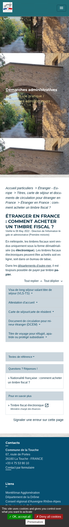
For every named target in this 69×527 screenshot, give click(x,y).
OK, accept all (21, 516)
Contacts (13, 443)
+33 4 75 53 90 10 (17, 463)
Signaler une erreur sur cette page (38, 420)
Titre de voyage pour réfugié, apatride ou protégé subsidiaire (30, 335)
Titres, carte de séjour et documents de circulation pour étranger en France (34, 197)
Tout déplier (53, 280)
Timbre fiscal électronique (29, 405)
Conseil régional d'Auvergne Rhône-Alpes (33, 501)
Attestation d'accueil (21, 302)
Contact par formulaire (20, 467)
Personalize (35, 522)
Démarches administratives (28, 101)
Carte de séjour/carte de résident (30, 311)
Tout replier (33, 280)
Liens (10, 484)
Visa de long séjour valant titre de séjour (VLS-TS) (30, 291)
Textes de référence (20, 356)
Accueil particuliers (20, 188)
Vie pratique (32, 96)
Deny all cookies (50, 516)
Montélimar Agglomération (23, 492)
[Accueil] (17, 8)
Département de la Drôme (22, 497)
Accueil (12, 96)
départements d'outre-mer (34, 265)
